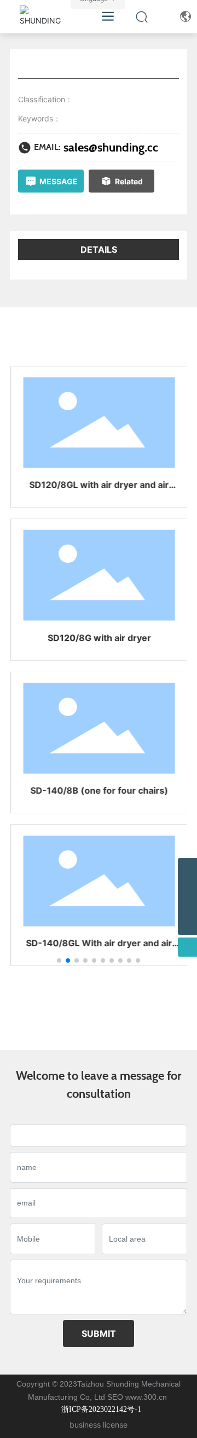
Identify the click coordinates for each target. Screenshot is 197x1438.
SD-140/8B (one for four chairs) (98, 790)
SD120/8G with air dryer (98, 637)
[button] (59, 960)
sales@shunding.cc (110, 147)
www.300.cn (147, 1397)
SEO (115, 1397)
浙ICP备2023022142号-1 (101, 1409)
